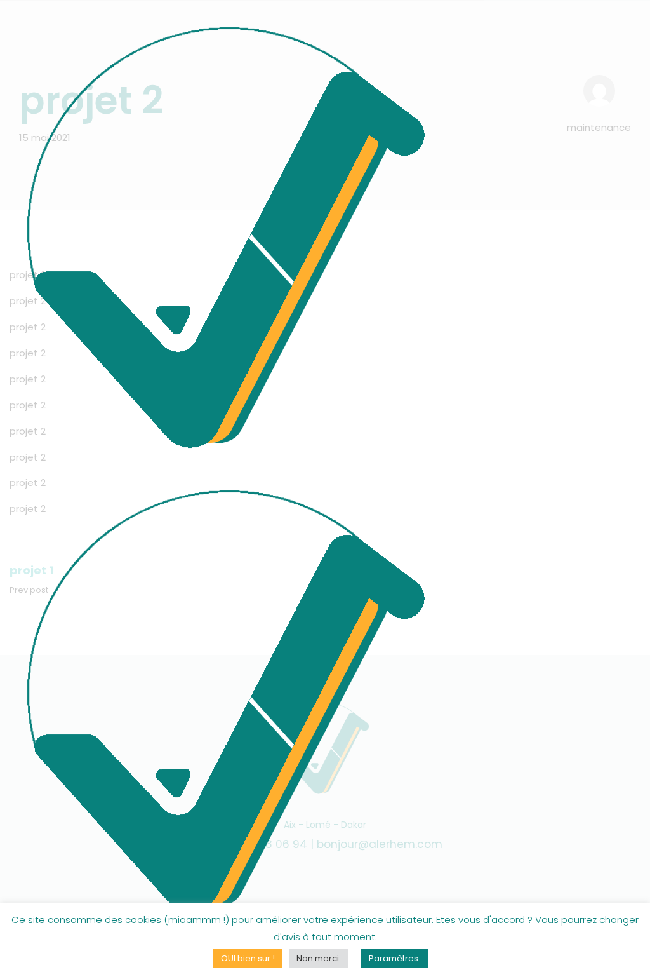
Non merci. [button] (318, 958)
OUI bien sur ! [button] (248, 958)
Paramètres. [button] (394, 958)
